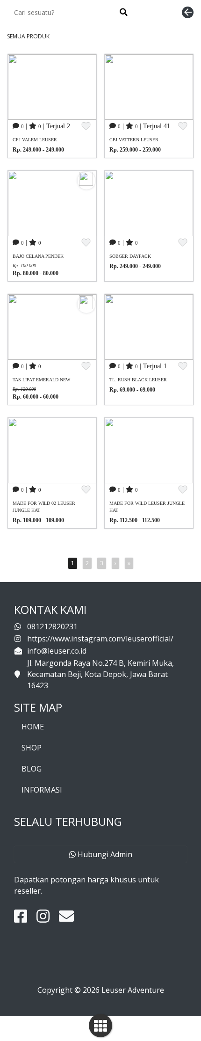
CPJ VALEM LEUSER (35, 139)
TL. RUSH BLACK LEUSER (138, 379)
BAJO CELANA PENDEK (38, 256)
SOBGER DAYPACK (130, 256)
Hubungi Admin (104, 854)
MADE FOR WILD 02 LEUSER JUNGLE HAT (44, 507)
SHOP (32, 748)
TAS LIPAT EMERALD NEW (41, 379)
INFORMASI (42, 790)
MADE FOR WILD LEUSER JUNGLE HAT (147, 507)
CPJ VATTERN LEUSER (133, 139)
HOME (33, 726)
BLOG (32, 769)
